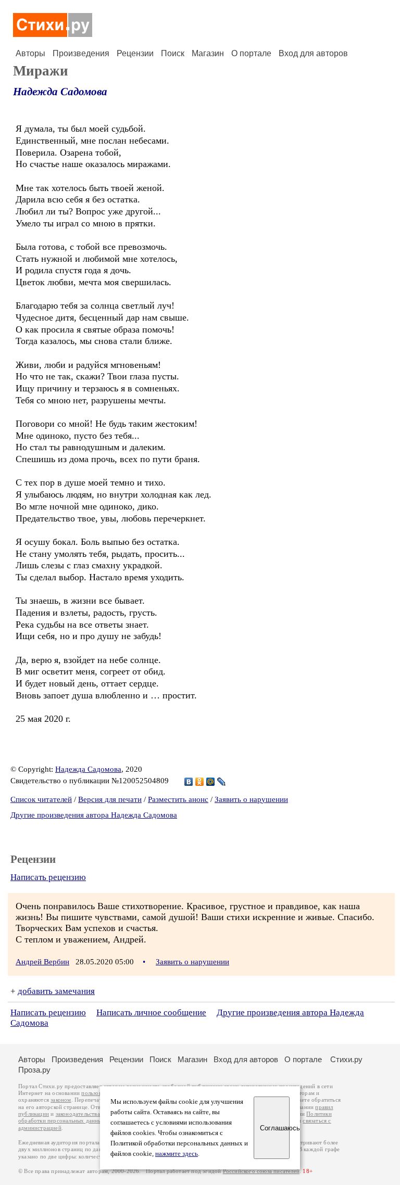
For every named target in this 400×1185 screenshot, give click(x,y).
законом (61, 1100)
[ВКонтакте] (188, 781)
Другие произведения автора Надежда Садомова (93, 815)
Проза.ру (34, 1069)
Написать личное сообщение (151, 1012)
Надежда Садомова (60, 91)
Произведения (81, 53)
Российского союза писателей (261, 1171)
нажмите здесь (176, 1153)
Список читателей (41, 799)
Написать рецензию (48, 877)
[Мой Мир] (210, 781)
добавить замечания (56, 991)
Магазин (208, 53)
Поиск (172, 53)
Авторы (30, 53)
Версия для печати (110, 799)
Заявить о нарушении (251, 799)
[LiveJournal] (221, 781)
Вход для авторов (313, 53)
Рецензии (135, 53)
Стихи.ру (346, 1059)
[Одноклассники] (199, 781)
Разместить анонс (178, 799)
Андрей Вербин (42, 962)
